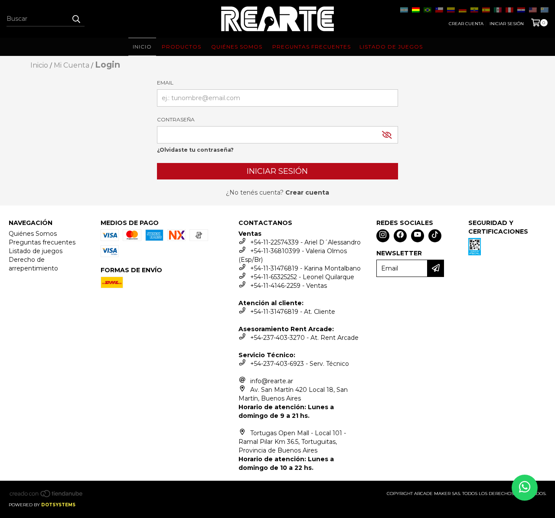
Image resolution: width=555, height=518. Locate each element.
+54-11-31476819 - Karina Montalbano (305, 268)
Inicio (142, 46)
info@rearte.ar (271, 381)
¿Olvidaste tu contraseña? (195, 150)
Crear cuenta (466, 23)
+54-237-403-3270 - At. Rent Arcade (304, 338)
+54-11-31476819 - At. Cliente (292, 312)
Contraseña (176, 119)
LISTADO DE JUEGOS (391, 46)
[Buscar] (76, 18)
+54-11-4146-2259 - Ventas (288, 286)
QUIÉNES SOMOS (236, 46)
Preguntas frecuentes (42, 242)
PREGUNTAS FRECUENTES (311, 46)
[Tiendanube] (47, 496)
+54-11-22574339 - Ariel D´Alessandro (305, 242)
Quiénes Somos (33, 234)
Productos (181, 46)
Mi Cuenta (71, 65)
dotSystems (58, 505)
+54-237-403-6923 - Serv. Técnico (299, 364)
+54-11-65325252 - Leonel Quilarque (302, 277)
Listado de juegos (35, 251)
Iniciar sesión (507, 23)
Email (165, 82)
